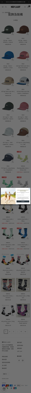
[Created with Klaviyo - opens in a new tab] (15, 204)
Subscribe (22, 201)
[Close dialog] (29, 188)
